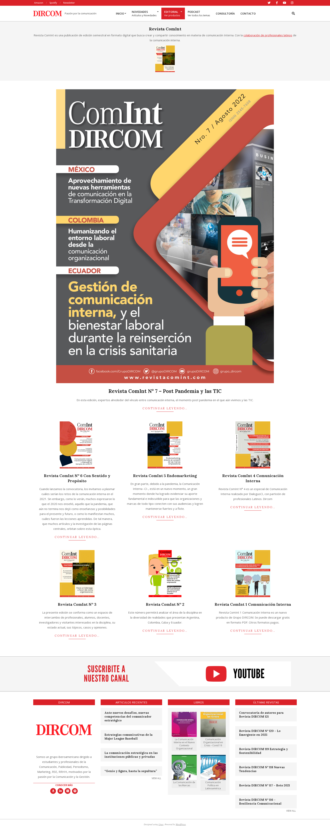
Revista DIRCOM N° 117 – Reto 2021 (264, 785)
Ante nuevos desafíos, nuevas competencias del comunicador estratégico (127, 716)
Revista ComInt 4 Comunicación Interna (253, 478)
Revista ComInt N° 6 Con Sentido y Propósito (77, 478)
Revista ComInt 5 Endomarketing (165, 475)
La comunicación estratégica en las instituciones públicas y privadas (131, 754)
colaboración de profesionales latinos (267, 35)
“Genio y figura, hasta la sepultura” (130, 771)
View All (156, 778)
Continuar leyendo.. (165, 408)
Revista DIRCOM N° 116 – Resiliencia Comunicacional (260, 801)
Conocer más (64, 785)
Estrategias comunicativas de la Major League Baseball (128, 736)
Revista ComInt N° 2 (165, 604)
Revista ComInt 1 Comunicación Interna (253, 604)
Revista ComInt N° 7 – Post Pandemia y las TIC (165, 391)
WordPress (181, 824)
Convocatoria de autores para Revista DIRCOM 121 (261, 714)
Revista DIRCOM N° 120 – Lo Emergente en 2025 (260, 733)
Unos (161, 824)
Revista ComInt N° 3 (77, 604)
